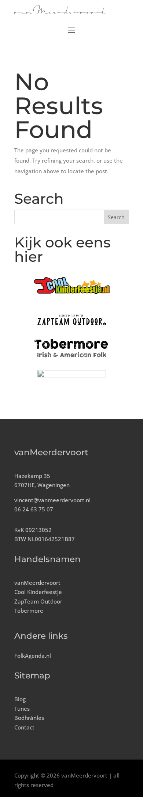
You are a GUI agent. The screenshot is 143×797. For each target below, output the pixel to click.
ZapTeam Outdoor (38, 601)
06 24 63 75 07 (33, 509)
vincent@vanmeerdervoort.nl (52, 500)
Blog (20, 699)
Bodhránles (29, 717)
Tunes (22, 708)
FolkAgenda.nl (32, 655)
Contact (24, 727)
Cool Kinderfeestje (38, 591)
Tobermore (28, 610)
